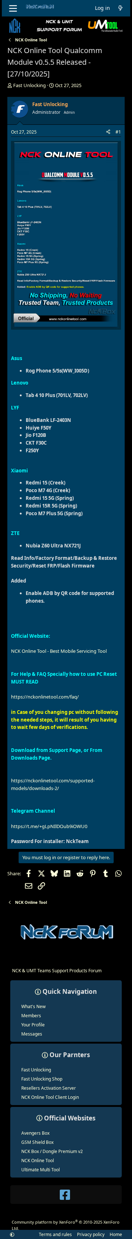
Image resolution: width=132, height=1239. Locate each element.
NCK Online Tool (37, 1160)
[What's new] (121, 8)
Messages (31, 1034)
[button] (12, 1234)
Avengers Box (35, 1133)
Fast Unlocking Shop (41, 1079)
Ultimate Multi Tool (40, 1170)
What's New (33, 1006)
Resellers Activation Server (48, 1088)
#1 (118, 132)
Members (31, 1015)
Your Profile (33, 1025)
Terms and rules (55, 1234)
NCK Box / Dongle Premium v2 (52, 1151)
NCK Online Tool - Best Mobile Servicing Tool (59, 651)
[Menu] (13, 8)
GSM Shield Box (37, 1142)
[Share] (108, 131)
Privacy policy (90, 1234)
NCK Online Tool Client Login (50, 1097)
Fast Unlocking (36, 1070)
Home (116, 1234)
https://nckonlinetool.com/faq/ (45, 696)
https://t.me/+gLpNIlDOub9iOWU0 (49, 826)
